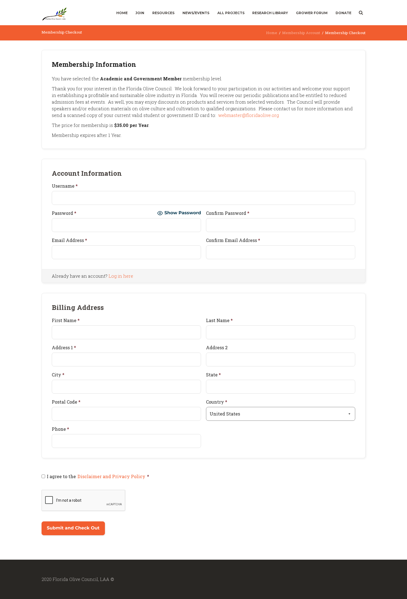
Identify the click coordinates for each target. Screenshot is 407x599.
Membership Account (301, 32)
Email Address (69, 240)
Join (139, 13)
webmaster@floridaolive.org (248, 115)
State (213, 375)
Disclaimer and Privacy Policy (111, 476)
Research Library (270, 13)
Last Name (219, 320)
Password (64, 213)
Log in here (121, 276)
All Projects (230, 13)
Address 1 (64, 347)
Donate (343, 13)
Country (216, 402)
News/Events (195, 13)
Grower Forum (312, 13)
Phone (60, 429)
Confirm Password (227, 213)
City (58, 375)
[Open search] (360, 13)
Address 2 (217, 347)
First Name (66, 320)
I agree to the (98, 476)
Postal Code (66, 402)
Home (122, 13)
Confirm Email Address (233, 240)
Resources (163, 13)
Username (65, 186)
